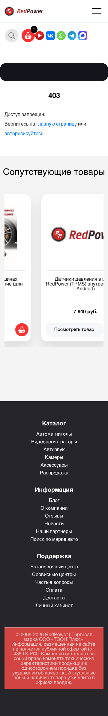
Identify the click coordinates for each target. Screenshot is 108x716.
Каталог (54, 423)
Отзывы (54, 515)
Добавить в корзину (95, 329)
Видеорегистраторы (54, 441)
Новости (54, 523)
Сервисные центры (54, 574)
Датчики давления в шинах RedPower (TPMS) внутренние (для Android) (60, 283)
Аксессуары (54, 465)
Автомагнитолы (54, 433)
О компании (54, 508)
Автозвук (54, 449)
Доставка (54, 597)
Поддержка (54, 555)
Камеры (54, 457)
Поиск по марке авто (54, 539)
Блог (54, 500)
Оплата (54, 590)
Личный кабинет (54, 605)
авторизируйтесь (23, 133)
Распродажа (54, 472)
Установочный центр (54, 566)
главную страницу (56, 123)
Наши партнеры (54, 531)
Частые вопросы (54, 582)
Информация (54, 489)
